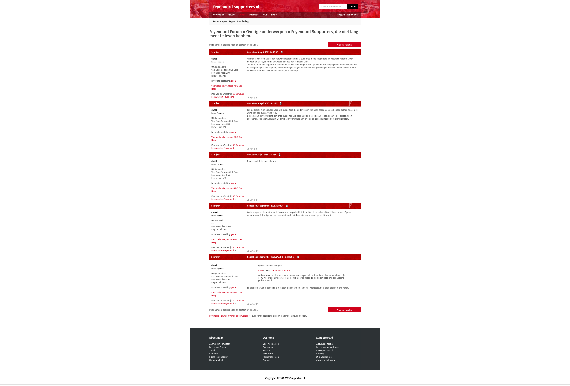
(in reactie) (289, 257)
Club (265, 14)
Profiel (274, 14)
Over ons (268, 337)
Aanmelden (214, 344)
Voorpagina (218, 14)
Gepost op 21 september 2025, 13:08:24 (265, 206)
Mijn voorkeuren (324, 357)
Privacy (266, 350)
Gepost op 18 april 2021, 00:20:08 (262, 52)
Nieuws (231, 14)
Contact (266, 360)
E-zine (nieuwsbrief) (218, 357)
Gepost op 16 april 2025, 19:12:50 (262, 103)
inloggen (341, 14)
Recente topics (220, 21)
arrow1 (214, 212)
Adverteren (268, 353)
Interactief (254, 14)
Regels (232, 21)
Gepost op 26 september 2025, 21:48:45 (265, 257)
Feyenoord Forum (225, 31)
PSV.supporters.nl (324, 350)
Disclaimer (268, 347)
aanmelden (352, 14)
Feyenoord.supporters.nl (327, 347)
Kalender (213, 353)
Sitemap (320, 353)
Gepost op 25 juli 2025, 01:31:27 (261, 154)
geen (233, 81)
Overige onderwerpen (266, 31)
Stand (212, 350)
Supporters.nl (324, 337)
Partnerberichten (271, 357)
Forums (242, 14)
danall (214, 59)
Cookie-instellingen (325, 360)
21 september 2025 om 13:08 (280, 270)
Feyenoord (220, 62)
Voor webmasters (271, 344)
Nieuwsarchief (216, 360)
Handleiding (242, 21)
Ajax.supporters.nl (324, 344)
